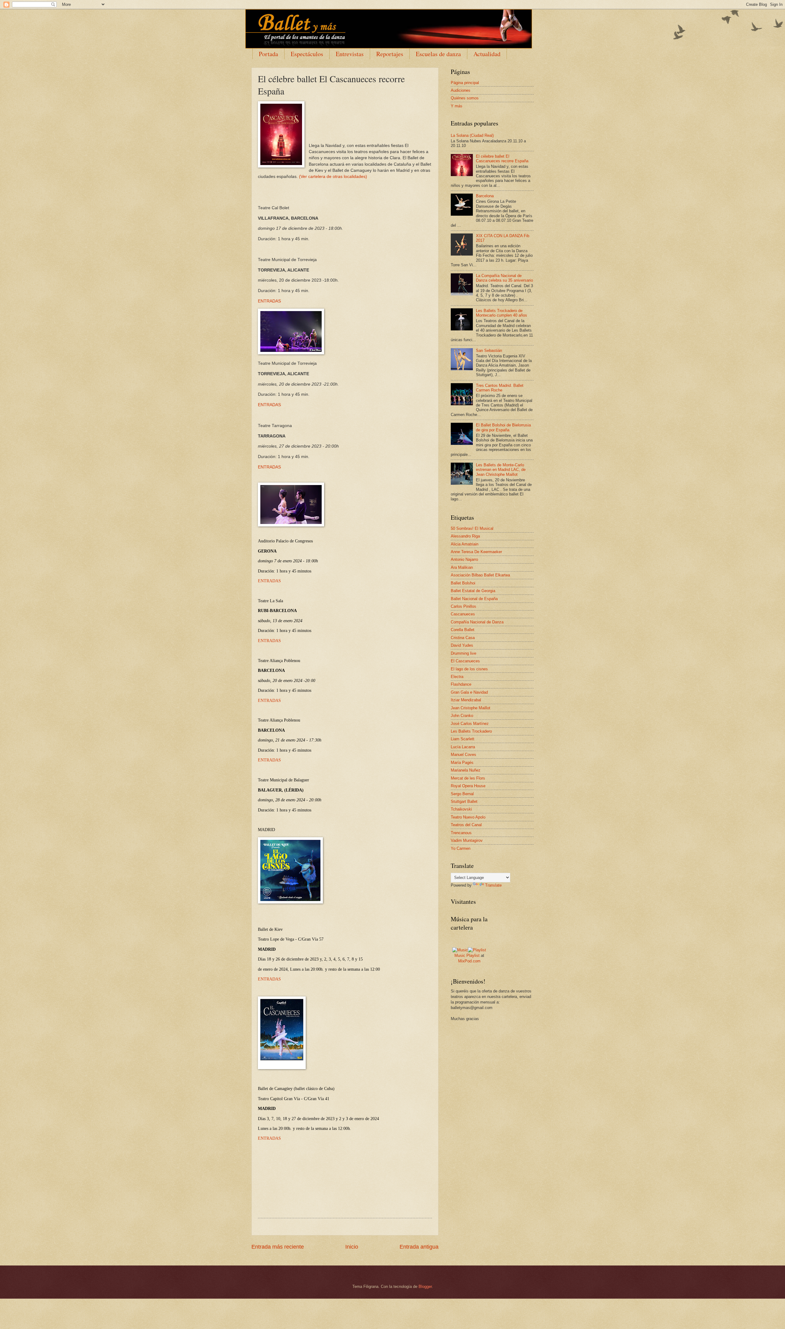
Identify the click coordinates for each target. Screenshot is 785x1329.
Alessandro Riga (465, 536)
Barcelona (485, 196)
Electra (457, 676)
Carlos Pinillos (463, 606)
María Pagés (462, 762)
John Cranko (462, 715)
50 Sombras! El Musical (472, 528)
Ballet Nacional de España (474, 598)
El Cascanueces (465, 661)
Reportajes (389, 54)
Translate (493, 885)
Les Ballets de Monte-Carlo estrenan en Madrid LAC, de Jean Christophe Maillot (501, 470)
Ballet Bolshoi (463, 583)
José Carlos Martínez (470, 723)
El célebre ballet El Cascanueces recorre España (502, 158)
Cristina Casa (463, 637)
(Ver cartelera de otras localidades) (333, 176)
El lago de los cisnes (469, 669)
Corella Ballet (462, 629)
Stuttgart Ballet (464, 801)
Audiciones (460, 90)
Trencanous (461, 832)
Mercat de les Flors (468, 778)
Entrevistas (350, 54)
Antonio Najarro (464, 559)
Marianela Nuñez (466, 770)
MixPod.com (469, 961)
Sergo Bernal (462, 794)
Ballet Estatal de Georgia (473, 590)
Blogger (425, 1286)
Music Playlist (467, 955)
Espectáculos (307, 54)
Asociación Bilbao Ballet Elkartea (480, 575)
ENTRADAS (269, 301)
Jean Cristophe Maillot (470, 708)
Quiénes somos (465, 98)
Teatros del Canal (466, 824)
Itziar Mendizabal (466, 700)
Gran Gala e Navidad (469, 692)
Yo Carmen (460, 848)
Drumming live (463, 653)
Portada (268, 54)
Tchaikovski (461, 809)
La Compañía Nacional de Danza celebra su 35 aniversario (504, 278)
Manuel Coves (463, 754)
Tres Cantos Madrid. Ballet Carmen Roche (499, 387)
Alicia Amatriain (464, 544)
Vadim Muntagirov (467, 840)
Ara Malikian (462, 567)
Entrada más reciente (277, 1247)
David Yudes (462, 645)
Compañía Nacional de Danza (477, 622)
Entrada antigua (419, 1247)
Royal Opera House (468, 786)
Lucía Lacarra (463, 747)
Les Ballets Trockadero (471, 731)
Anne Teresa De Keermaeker (476, 551)
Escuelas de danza (438, 54)
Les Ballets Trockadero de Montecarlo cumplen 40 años (501, 313)
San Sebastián (489, 350)
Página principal (465, 82)
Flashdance (461, 684)
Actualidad (486, 54)
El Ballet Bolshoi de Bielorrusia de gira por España (503, 427)
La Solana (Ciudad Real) (472, 135)
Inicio (351, 1247)
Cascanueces (463, 614)
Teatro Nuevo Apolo (468, 817)
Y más (456, 106)
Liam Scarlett (462, 739)
